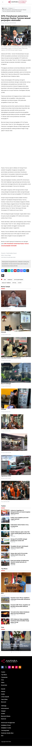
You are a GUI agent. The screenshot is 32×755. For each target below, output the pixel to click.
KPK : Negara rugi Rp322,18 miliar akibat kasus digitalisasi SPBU (15, 475)
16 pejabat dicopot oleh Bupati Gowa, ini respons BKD (16, 592)
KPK (5, 279)
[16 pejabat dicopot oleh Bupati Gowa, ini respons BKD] (5, 548)
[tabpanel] (16, 641)
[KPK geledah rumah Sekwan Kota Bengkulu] (14, 442)
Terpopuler (4, 677)
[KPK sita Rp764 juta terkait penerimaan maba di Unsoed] (16, 321)
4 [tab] (18, 652)
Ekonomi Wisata (5, 716)
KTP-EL (14, 282)
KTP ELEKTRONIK (18, 279)
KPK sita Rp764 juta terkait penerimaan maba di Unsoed (15, 331)
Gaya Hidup (4, 699)
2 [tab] (14, 652)
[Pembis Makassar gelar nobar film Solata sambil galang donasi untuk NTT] (5, 534)
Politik (3, 694)
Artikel (3, 713)
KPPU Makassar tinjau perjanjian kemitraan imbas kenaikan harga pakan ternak (20, 621)
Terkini (3, 506)
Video (2, 682)
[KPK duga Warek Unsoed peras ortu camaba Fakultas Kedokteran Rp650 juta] (16, 347)
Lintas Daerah (5, 696)
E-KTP (19, 282)
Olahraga (3, 705)
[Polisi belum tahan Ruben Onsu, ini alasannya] (5, 527)
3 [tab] (16, 652)
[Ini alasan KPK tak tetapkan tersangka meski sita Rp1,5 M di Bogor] (16, 372)
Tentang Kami (5, 730)
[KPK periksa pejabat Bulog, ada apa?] (12, 421)
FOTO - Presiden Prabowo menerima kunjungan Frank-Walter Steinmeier (16, 646)
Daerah (3, 689)
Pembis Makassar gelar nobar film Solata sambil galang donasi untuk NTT (20, 533)
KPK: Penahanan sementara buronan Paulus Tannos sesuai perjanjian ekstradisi (14, 10)
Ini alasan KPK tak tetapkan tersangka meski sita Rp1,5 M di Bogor (16, 382)
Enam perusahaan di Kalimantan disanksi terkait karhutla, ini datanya (20, 562)
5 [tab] (20, 652)
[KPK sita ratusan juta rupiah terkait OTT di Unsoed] (16, 398)
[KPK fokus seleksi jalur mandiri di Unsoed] (13, 298)
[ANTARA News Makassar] (17, 1)
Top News (4, 568)
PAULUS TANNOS (6, 282)
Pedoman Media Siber (7, 733)
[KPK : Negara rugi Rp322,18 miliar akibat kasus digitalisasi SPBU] (16, 465)
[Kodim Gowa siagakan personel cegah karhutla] (5, 519)
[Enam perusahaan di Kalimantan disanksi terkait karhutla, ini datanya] (5, 562)
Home (5, 8)
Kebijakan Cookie (6, 728)
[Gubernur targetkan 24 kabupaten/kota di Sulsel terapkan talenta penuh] (5, 512)
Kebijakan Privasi (6, 725)
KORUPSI (10, 279)
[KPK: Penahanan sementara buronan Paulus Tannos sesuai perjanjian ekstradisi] (16, 582)
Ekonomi (3, 702)
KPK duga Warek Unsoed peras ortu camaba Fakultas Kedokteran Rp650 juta (14, 357)
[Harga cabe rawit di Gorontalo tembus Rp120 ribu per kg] (5, 555)
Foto (2, 627)
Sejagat (3, 711)
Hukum (11, 8)
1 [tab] (11, 652)
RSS (2, 735)
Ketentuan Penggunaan (8, 722)
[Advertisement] (16, 149)
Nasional (3, 718)
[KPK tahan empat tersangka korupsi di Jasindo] (15, 490)
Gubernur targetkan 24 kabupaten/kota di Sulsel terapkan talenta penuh (20, 512)
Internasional (5, 708)
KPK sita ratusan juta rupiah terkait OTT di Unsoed (13, 408)
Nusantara (4, 685)
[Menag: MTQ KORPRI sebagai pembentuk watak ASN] (5, 541)
